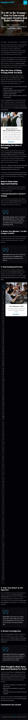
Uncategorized (15, 25)
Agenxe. (14, 717)
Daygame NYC (7, 2)
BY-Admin (4, 42)
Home (8, 25)
